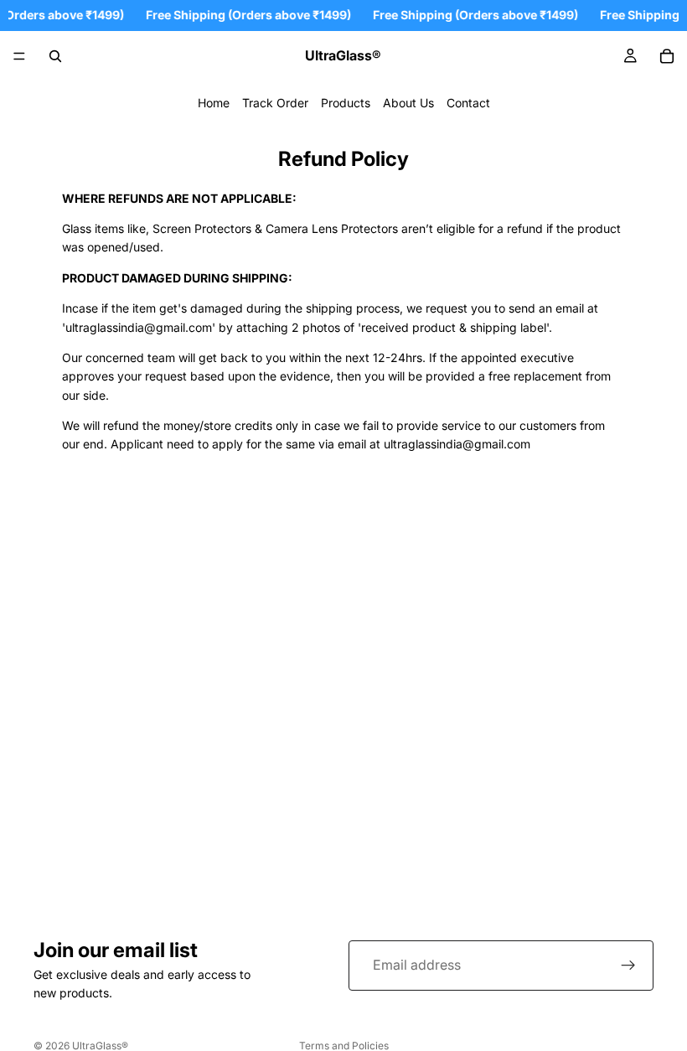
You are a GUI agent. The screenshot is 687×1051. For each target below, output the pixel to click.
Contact (468, 103)
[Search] (55, 56)
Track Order (275, 103)
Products (345, 103)
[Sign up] (628, 965)
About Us (408, 103)
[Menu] (19, 56)
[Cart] (666, 56)
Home (214, 103)
